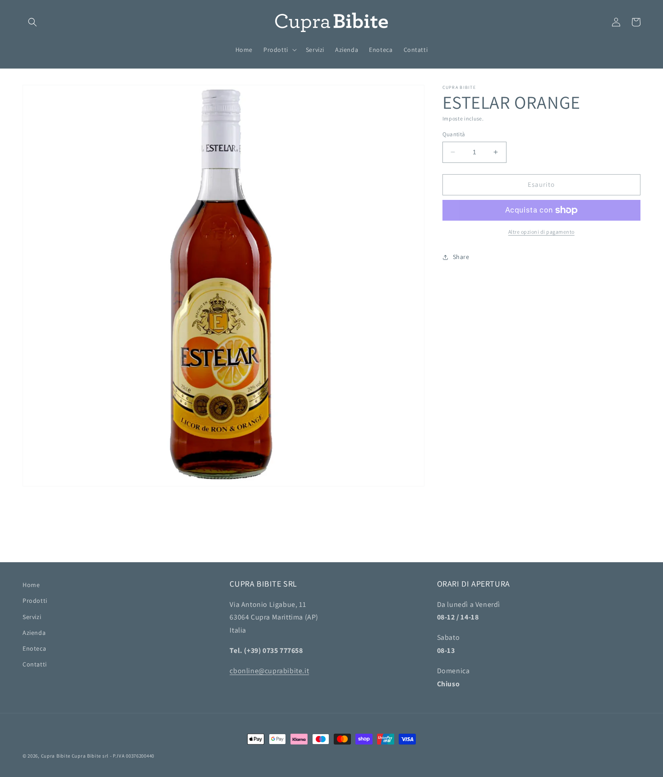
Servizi (32, 617)
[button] (32, 22)
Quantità (453, 134)
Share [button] (461, 257)
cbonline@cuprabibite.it (269, 670)
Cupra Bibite (55, 756)
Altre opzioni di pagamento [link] (541, 231)
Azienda (34, 633)
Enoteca (34, 648)
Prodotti (35, 601)
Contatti (35, 664)
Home (31, 585)
